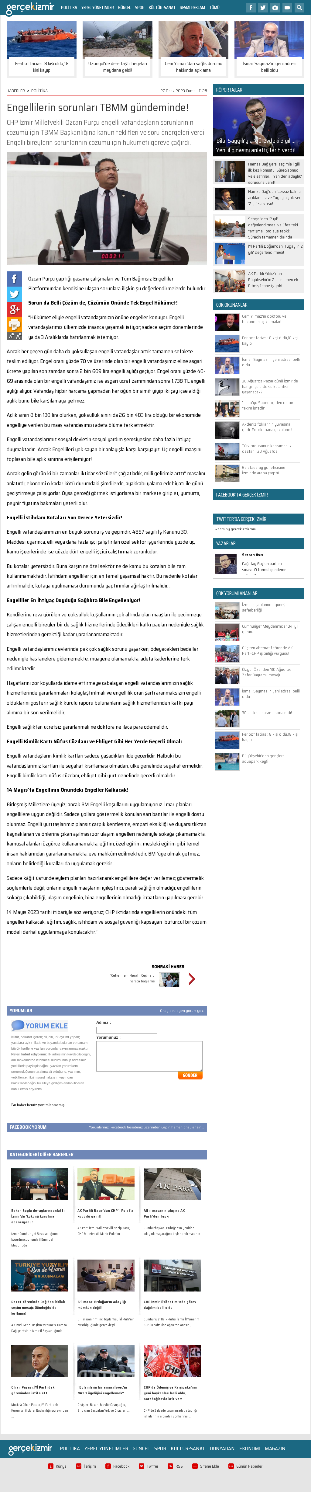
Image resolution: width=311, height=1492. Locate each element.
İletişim (90, 1466)
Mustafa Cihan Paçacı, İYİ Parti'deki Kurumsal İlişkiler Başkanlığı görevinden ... (39, 1410)
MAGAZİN (275, 1448)
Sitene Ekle (209, 1466)
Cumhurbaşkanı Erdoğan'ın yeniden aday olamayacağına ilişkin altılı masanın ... (172, 1233)
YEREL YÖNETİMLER (97, 7)
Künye (61, 1466)
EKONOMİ (249, 1448)
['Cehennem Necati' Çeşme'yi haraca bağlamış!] (169, 988)
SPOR (140, 7)
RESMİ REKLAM (192, 7)
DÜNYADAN (222, 1448)
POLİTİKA (69, 7)
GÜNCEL (124, 7)
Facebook (121, 1466)
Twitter (152, 1466)
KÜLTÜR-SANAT (162, 7)
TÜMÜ (214, 7)
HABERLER (16, 90)
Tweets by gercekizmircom (234, 529)
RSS (179, 1466)
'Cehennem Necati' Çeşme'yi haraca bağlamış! (133, 978)
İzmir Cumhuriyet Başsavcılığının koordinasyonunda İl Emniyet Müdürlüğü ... (34, 1239)
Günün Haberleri (249, 1466)
